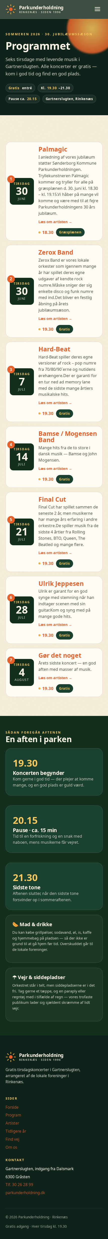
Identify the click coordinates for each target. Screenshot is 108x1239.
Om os (11, 1147)
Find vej (12, 1139)
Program (13, 1115)
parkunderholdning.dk (25, 1192)
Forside (12, 1107)
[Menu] (97, 9)
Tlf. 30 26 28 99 (19, 1184)
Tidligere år (16, 1131)
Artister (12, 1123)
